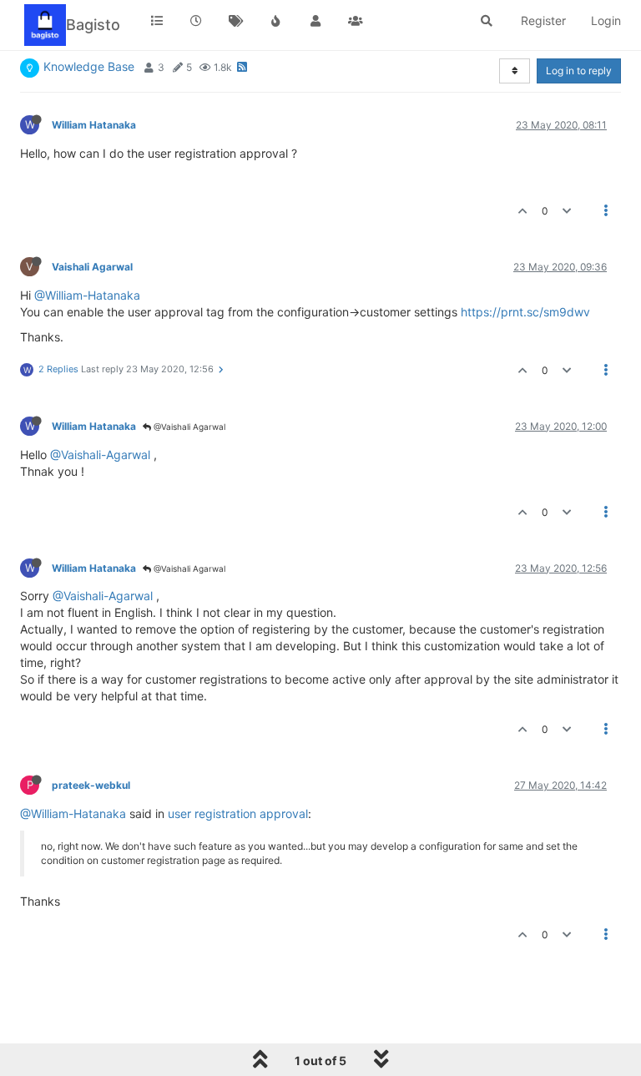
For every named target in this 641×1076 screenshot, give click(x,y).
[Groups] (356, 21)
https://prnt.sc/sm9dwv (525, 312)
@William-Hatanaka (87, 295)
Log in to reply (579, 70)
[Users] (315, 21)
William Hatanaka (94, 125)
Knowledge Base (88, 66)
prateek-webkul (91, 785)
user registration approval (238, 813)
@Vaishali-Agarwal (100, 454)
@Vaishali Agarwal (188, 427)
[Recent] (197, 21)
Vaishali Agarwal (92, 266)
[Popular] (276, 21)
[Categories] (157, 21)
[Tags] (236, 21)
